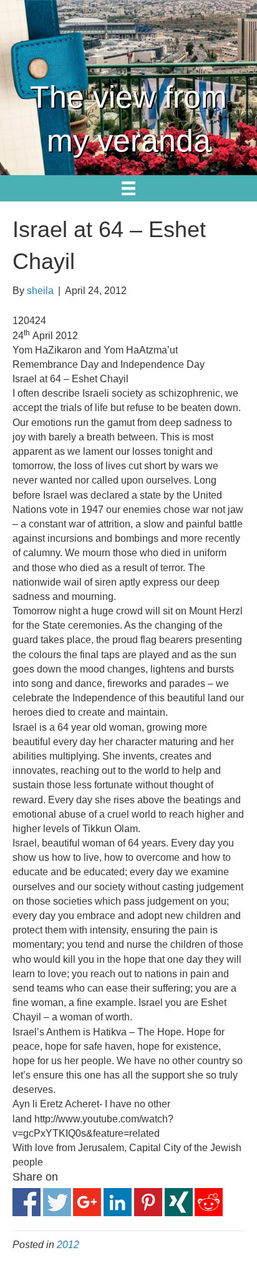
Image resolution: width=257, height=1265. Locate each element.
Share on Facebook (26, 1202)
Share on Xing (179, 1202)
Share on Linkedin (118, 1202)
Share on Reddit (209, 1202)
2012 (68, 1244)
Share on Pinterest (148, 1202)
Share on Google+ (87, 1202)
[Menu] (128, 188)
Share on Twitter (57, 1202)
